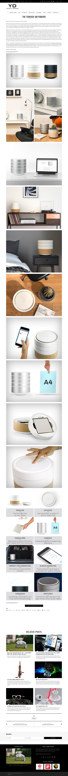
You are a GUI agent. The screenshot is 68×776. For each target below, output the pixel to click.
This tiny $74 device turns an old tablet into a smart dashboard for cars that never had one (48, 653)
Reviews (49, 12)
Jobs (31, 1)
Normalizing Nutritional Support (48, 724)
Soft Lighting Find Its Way (41, 706)
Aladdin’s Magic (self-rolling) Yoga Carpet (20, 724)
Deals (44, 12)
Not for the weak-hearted (41, 679)
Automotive (24, 12)
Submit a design (21, 1)
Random (34, 718)
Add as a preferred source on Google (34, 605)
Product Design (13, 12)
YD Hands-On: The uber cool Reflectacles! (16, 706)
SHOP (27, 1)
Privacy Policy (48, 753)
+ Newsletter (55, 12)
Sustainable (38, 12)
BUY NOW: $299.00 (10, 51)
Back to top (9, 774)
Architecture (31, 12)
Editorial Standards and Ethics (41, 753)
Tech (19, 12)
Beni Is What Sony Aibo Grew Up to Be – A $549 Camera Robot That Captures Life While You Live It (19, 653)
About (8, 1)
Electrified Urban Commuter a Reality (15, 679)
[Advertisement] (42, 6)
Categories (13, 1)
